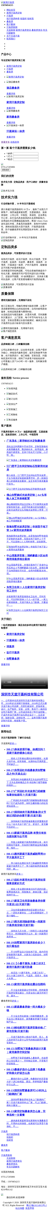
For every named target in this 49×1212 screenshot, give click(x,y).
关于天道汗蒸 (13, 36)
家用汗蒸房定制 (14, 13)
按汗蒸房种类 (13, 18)
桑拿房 (10, 21)
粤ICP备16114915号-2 (36, 1205)
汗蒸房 (10, 16)
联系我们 (11, 39)
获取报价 (5, 170)
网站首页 (11, 10)
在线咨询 (14, 142)
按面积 (23, 18)
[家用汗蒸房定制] (15, 77)
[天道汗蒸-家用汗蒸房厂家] (7, 2)
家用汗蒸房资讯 (23, 30)
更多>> (13, 743)
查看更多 (5, 142)
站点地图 (20, 1208)
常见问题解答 (13, 1167)
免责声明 (29, 1208)
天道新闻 (11, 30)
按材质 (30, 18)
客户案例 (11, 24)
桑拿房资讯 (37, 30)
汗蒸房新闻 (12, 27)
